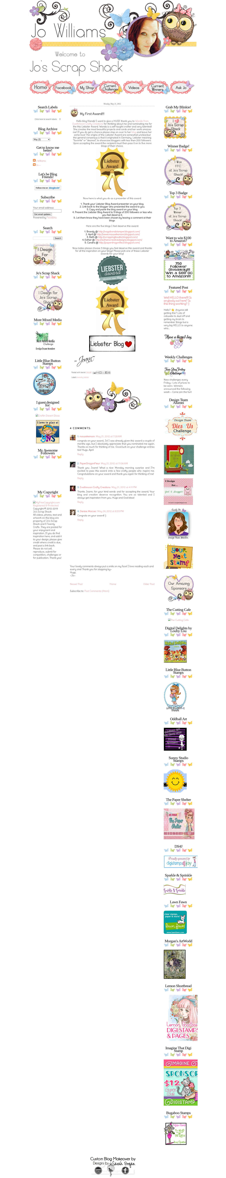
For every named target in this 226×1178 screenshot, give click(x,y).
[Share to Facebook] (106, 372)
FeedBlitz (52, 217)
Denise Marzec (88, 511)
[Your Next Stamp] (47, 442)
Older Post (149, 584)
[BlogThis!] (100, 372)
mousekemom (87, 436)
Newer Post (76, 584)
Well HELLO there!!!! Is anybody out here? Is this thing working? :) (178, 301)
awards (80, 377)
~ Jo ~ (37, 165)
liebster (86, 377)
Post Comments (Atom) (96, 590)
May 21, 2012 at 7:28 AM (109, 436)
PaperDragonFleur (90, 463)
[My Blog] (48, 415)
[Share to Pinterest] (109, 372)
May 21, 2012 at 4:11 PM (124, 487)
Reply (80, 454)
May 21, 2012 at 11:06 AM (114, 463)
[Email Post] (94, 372)
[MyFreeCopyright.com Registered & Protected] (47, 505)
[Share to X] (103, 372)
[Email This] (97, 372)
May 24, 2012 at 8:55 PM (110, 511)
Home (113, 584)
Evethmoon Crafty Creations (95, 487)
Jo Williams (40, 160)
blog (134, 132)
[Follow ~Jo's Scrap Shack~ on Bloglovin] (47, 189)
